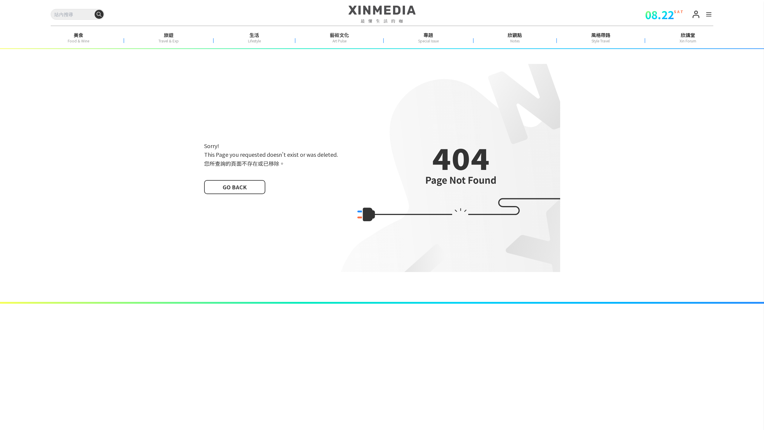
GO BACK (235, 187)
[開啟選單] (708, 15)
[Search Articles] (99, 14)
